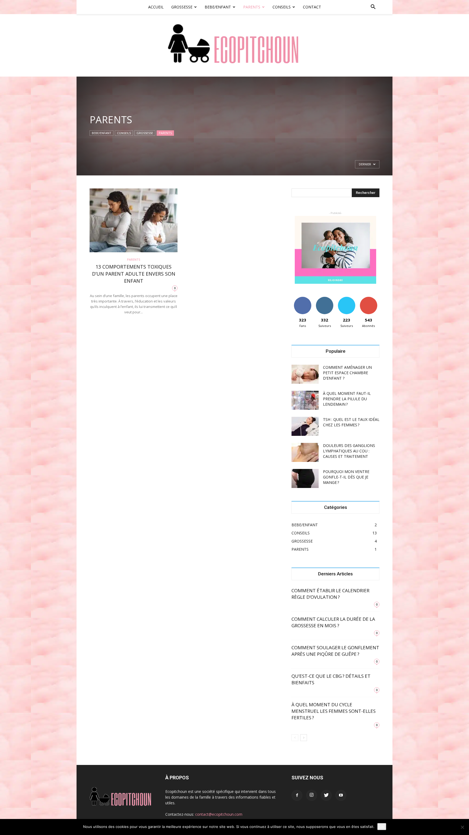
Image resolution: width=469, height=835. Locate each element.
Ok (381, 826)
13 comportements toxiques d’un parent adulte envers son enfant (133, 273)
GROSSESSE (181, 7)
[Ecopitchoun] (234, 45)
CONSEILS (281, 7)
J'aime (303, 299)
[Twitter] (326, 795)
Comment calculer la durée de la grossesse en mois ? (333, 622)
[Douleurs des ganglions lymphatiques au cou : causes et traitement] (305, 452)
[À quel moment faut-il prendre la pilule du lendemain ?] (305, 400)
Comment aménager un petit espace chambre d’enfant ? (347, 373)
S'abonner (369, 299)
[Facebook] (296, 795)
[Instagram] (311, 795)
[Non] (462, 827)
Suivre (324, 299)
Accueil (156, 7)
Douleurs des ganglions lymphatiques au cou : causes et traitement (349, 451)
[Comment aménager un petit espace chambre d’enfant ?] (305, 374)
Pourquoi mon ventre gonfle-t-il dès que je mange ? (346, 477)
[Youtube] (340, 795)
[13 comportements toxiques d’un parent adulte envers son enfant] (134, 220)
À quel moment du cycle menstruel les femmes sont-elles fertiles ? (333, 711)
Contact (312, 7)
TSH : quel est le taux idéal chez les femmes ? (351, 422)
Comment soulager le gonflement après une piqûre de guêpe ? (335, 650)
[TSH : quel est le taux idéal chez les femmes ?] (305, 426)
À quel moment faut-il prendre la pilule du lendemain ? (347, 399)
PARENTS (251, 7)
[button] (372, 7)
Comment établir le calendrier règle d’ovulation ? (330, 593)
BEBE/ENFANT (218, 7)
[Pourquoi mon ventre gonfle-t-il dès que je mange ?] (305, 478)
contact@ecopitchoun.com (218, 814)
